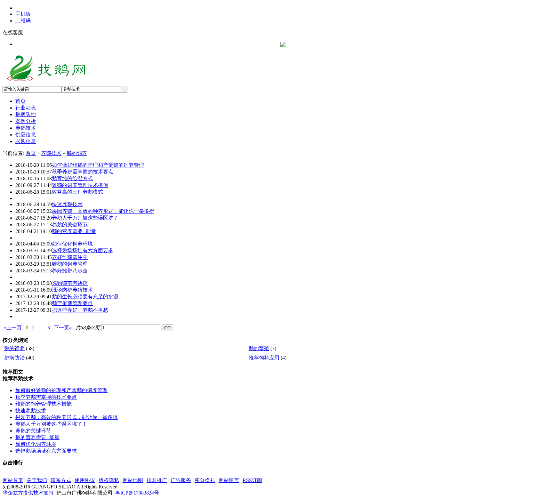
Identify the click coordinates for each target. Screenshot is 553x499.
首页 (31, 153)
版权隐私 (109, 480)
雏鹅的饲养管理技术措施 (80, 185)
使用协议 (85, 480)
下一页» (62, 327)
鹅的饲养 (77, 153)
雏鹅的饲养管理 (70, 264)
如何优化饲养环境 (72, 243)
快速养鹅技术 (67, 204)
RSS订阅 (252, 480)
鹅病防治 (14, 357)
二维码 (23, 20)
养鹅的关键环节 (70, 224)
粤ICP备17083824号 (137, 492)
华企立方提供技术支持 (28, 492)
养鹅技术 (51, 153)
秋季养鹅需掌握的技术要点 (82, 171)
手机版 (23, 14)
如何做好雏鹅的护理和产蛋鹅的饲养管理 (98, 165)
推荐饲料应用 (264, 357)
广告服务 (181, 480)
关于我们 (37, 480)
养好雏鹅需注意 (70, 257)
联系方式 (61, 480)
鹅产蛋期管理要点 (72, 303)
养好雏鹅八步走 (70, 270)
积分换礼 (205, 480)
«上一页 (13, 327)
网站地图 (133, 480)
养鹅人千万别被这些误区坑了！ (88, 218)
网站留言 (229, 480)
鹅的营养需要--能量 (74, 231)
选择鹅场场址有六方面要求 (82, 250)
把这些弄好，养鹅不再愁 (80, 310)
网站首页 (13, 480)
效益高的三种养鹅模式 (77, 192)
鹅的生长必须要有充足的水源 (85, 296)
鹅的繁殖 (259, 348)
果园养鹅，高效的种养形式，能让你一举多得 (103, 211)
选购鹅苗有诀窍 (70, 283)
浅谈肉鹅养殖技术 (72, 290)
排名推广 (157, 480)
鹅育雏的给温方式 (72, 178)
